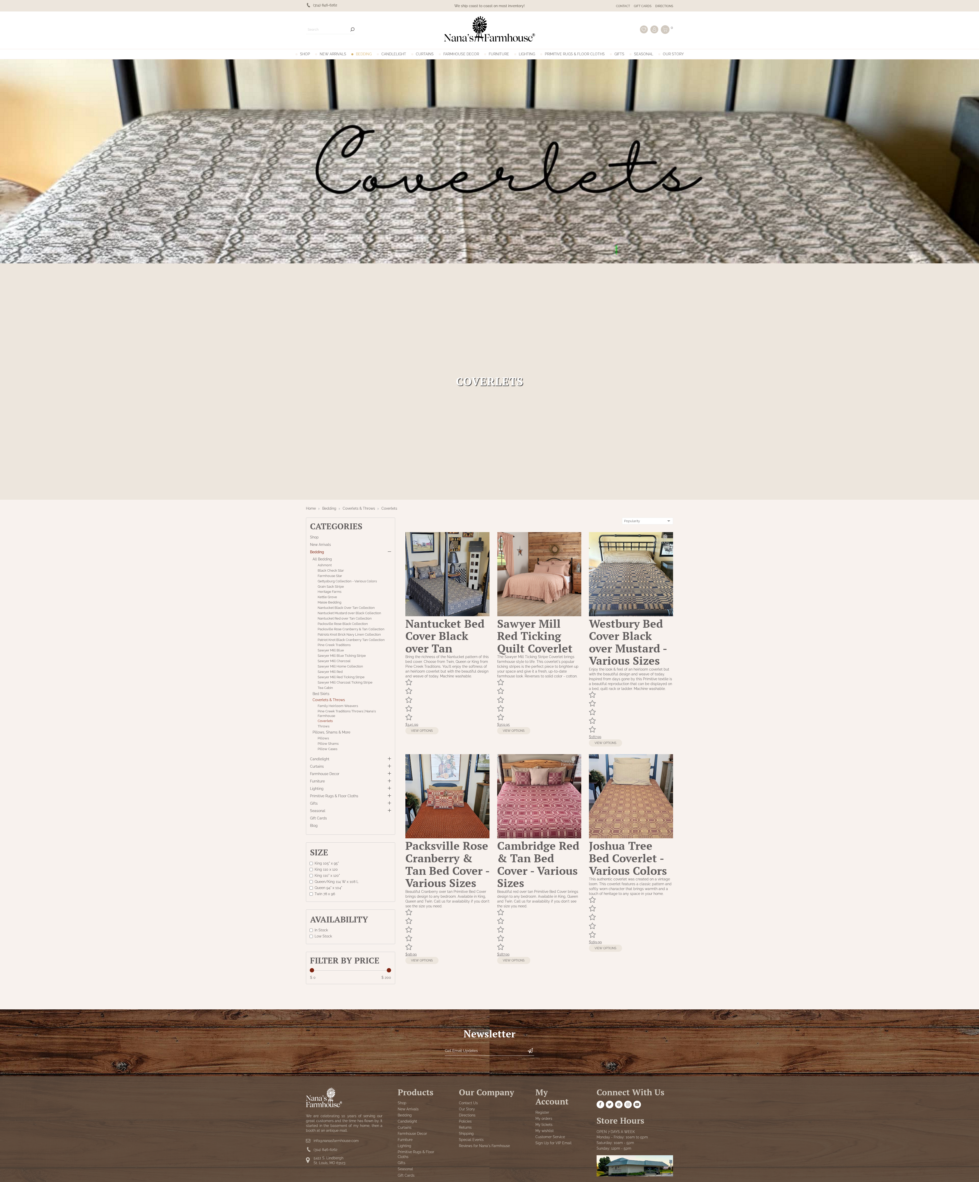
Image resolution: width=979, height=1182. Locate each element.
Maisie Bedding (329, 602)
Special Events (471, 1140)
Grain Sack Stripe (331, 586)
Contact (623, 6)
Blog (314, 825)
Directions (664, 6)
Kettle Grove (327, 597)
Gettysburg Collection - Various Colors (347, 581)
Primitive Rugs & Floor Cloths (575, 54)
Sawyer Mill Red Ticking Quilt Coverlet (535, 636)
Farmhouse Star (330, 576)
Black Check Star (331, 570)
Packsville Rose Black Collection (343, 624)
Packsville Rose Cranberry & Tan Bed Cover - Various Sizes (447, 864)
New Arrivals (333, 54)
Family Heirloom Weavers (338, 706)
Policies (465, 1121)
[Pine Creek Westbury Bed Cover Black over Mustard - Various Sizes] (631, 615)
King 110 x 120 (326, 869)
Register (542, 1112)
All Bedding (322, 559)
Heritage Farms (329, 592)
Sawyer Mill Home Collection (340, 666)
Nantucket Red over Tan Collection (345, 618)
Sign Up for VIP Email (553, 1143)
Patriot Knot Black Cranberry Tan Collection (351, 640)
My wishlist (544, 1131)
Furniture (499, 54)
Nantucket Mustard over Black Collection (349, 613)
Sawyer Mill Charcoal (334, 661)
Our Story (673, 54)
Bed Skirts (321, 694)
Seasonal (643, 54)
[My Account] (654, 29)
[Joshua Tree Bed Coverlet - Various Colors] (631, 837)
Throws (323, 726)
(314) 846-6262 (325, 1150)
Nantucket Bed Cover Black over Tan (444, 636)
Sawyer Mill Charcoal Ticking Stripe (345, 682)
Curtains (425, 54)
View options (422, 731)
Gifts (619, 54)
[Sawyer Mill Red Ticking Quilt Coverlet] (539, 615)
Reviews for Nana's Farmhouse (484, 1146)
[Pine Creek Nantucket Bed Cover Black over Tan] (447, 615)
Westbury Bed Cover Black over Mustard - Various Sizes (628, 642)
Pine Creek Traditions (334, 645)
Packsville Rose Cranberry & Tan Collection (351, 629)
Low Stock (323, 936)
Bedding (364, 54)
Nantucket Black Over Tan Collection (346, 608)
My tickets (543, 1124)
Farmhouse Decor (461, 54)
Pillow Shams (328, 744)
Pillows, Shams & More (331, 732)
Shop (305, 54)
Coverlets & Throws (359, 508)
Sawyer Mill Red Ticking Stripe (341, 677)
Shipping (466, 1134)
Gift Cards (642, 6)
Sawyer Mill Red (330, 672)
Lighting (527, 54)
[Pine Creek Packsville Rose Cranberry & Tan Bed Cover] (447, 837)
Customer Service (550, 1137)
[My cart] (665, 29)
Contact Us (468, 1103)
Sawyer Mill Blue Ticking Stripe (342, 656)
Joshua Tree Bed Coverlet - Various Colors (628, 858)
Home (311, 508)
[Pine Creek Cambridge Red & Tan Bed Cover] (539, 837)
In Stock (321, 930)
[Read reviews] (447, 700)
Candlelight (393, 54)
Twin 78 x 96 (325, 894)
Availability (339, 919)
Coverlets (389, 508)
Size (319, 851)
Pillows (323, 738)
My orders (543, 1118)
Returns (465, 1127)
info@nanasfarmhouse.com (336, 1141)
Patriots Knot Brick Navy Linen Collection (349, 634)
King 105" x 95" (327, 863)
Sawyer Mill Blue (331, 650)
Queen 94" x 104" (328, 887)
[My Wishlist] (644, 29)
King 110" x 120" (327, 875)
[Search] (352, 29)
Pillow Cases (327, 749)
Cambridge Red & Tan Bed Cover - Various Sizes (538, 864)
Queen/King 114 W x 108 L (336, 881)
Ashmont (325, 565)
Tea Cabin (325, 688)
